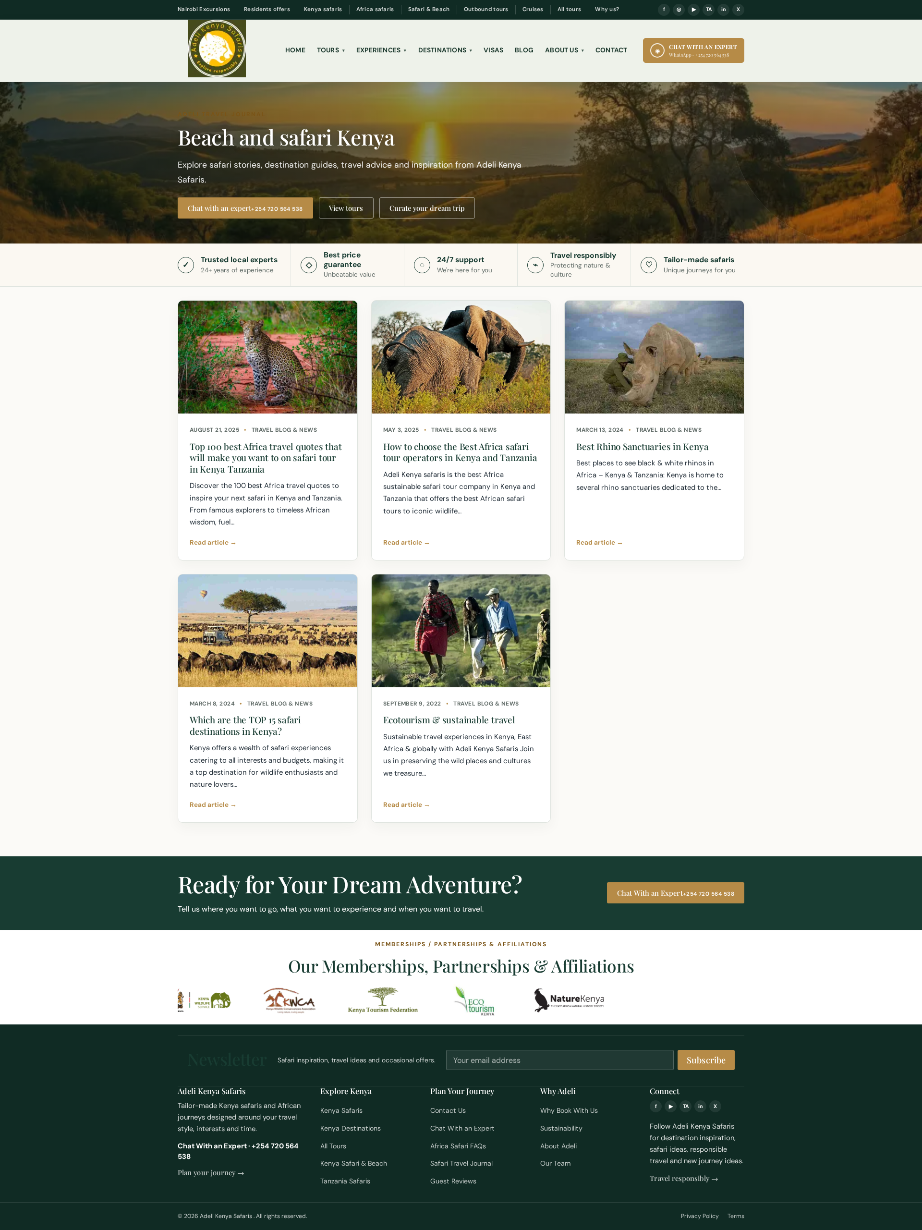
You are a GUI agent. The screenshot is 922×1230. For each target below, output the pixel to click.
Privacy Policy (700, 1216)
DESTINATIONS (442, 50)
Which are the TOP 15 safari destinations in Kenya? (245, 725)
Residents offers (267, 9)
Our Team (555, 1163)
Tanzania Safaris (345, 1181)
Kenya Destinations (350, 1128)
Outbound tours (486, 9)
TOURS (328, 50)
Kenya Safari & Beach (353, 1163)
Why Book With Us (569, 1110)
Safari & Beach (429, 9)
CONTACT (611, 50)
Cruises (533, 9)
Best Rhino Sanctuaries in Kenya (642, 446)
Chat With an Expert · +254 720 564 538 (238, 1151)
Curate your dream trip (427, 208)
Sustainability (561, 1128)
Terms (736, 1216)
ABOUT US (561, 50)
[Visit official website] (242, 1000)
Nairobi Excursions (204, 9)
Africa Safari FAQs (458, 1146)
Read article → (213, 542)
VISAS (493, 50)
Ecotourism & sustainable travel (449, 720)
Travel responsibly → (684, 1178)
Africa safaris (375, 9)
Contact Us (448, 1110)
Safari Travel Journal (461, 1163)
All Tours (333, 1146)
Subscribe (706, 1060)
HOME (295, 50)
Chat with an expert (245, 208)
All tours (570, 9)
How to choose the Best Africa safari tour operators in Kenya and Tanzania (460, 452)
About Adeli (558, 1146)
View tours (346, 208)
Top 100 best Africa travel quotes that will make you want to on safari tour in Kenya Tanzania (265, 457)
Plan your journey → (211, 1172)
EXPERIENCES (378, 50)
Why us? (607, 9)
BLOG (524, 50)
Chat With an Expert (675, 893)
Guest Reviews (453, 1181)
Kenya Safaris (341, 1110)
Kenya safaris (323, 9)
